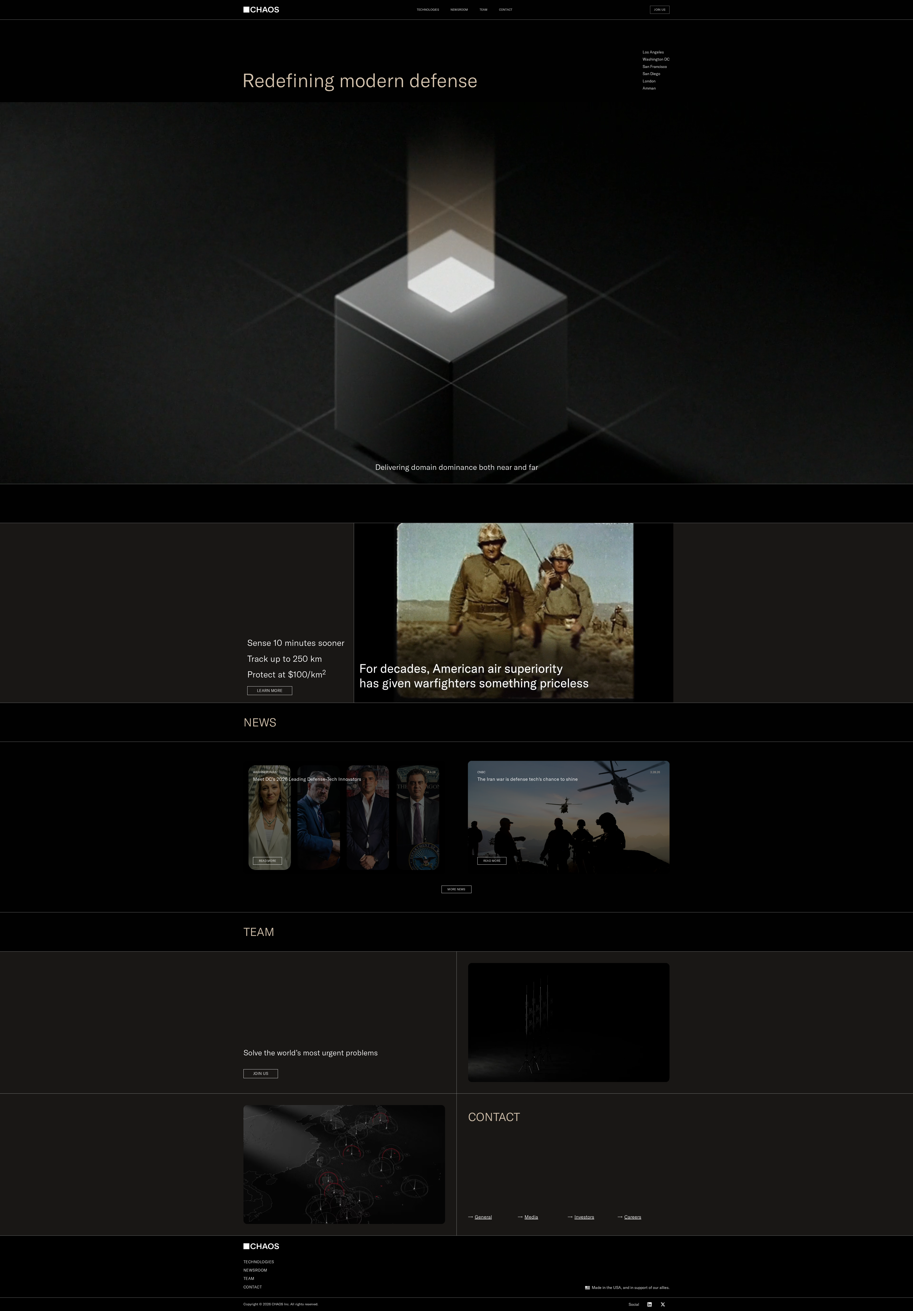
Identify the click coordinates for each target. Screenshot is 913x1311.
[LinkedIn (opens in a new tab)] (649, 1304)
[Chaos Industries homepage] (261, 10)
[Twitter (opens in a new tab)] (663, 1304)
